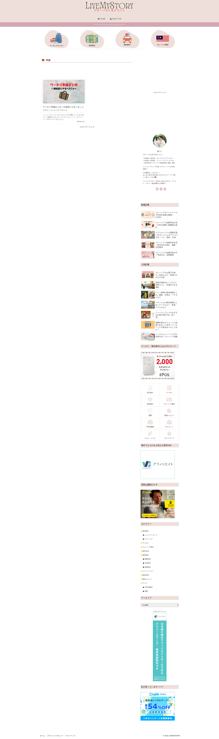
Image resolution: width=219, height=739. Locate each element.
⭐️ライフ (144, 583)
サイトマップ (70, 736)
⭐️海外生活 (145, 551)
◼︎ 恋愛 (145, 591)
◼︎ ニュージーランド (150, 535)
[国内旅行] (127, 39)
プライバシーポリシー (55, 736)
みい (159, 151)
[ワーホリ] (56, 39)
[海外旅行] (92, 39)
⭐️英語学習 (145, 575)
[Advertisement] (87, 69)
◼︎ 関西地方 (147, 559)
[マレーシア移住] (163, 39)
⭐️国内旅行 (145, 555)
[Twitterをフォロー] (161, 189)
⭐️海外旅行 (145, 531)
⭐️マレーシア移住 (147, 547)
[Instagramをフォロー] (165, 189)
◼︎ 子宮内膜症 (148, 587)
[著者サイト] (157, 189)
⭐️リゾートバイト (147, 571)
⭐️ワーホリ (145, 543)
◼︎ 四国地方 (147, 567)
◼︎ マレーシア (148, 539)
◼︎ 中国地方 (147, 563)
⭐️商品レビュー (146, 579)
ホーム (42, 736)
